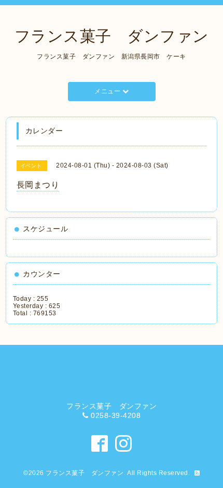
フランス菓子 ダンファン (112, 36)
